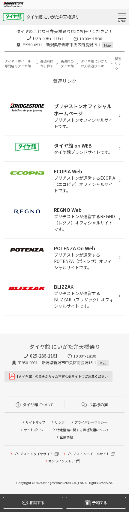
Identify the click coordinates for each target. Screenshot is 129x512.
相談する (36, 502)
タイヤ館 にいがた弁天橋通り (52, 17)
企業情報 (66, 436)
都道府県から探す (46, 64)
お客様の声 (98, 404)
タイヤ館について (38, 404)
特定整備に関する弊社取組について (82, 429)
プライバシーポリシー (90, 422)
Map (107, 45)
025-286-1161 (48, 38)
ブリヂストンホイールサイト (88, 453)
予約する (99, 502)
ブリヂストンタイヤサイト (33, 453)
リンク (60, 422)
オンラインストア (61, 461)
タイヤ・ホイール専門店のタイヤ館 (17, 64)
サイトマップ (35, 422)
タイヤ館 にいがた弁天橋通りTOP (94, 64)
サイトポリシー (35, 429)
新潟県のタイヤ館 (67, 64)
